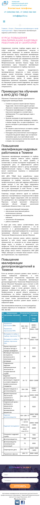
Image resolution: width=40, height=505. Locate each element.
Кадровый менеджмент (11, 426)
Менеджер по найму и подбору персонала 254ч (11, 341)
